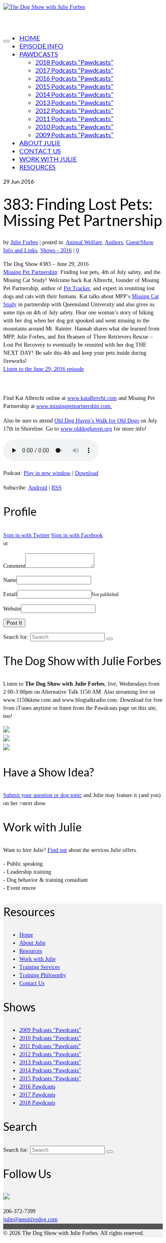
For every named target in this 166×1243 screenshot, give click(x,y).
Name (10, 580)
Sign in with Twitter (26, 535)
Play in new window (47, 473)
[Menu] (6, 41)
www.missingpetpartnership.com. (74, 406)
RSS (57, 488)
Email (10, 594)
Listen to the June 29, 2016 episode (43, 369)
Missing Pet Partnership (30, 272)
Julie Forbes (24, 242)
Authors (114, 242)
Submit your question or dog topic (42, 795)
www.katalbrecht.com (92, 398)
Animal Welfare (84, 242)
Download (86, 473)
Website (12, 609)
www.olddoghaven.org (86, 429)
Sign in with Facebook (77, 535)
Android (37, 488)
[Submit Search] (109, 639)
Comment (14, 566)
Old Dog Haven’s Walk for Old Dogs (96, 421)
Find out (57, 850)
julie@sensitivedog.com (30, 1219)
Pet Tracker (77, 288)
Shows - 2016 (56, 250)
